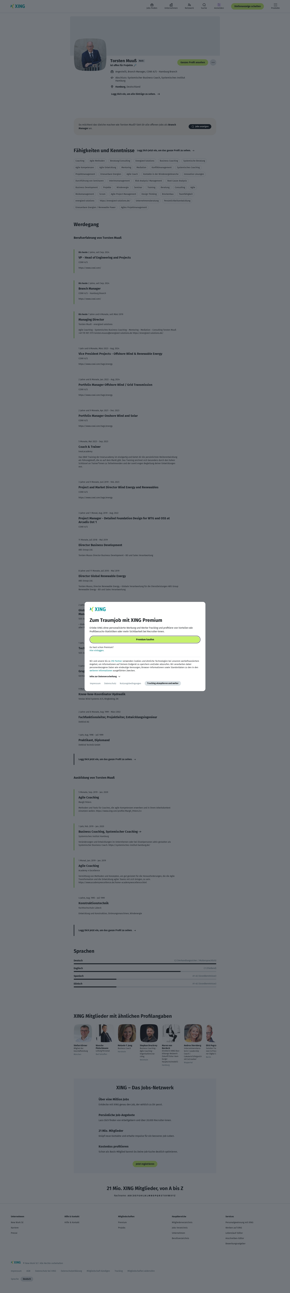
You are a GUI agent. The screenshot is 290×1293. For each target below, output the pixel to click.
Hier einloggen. (97, 650)
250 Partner (116, 661)
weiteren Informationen (101, 670)
